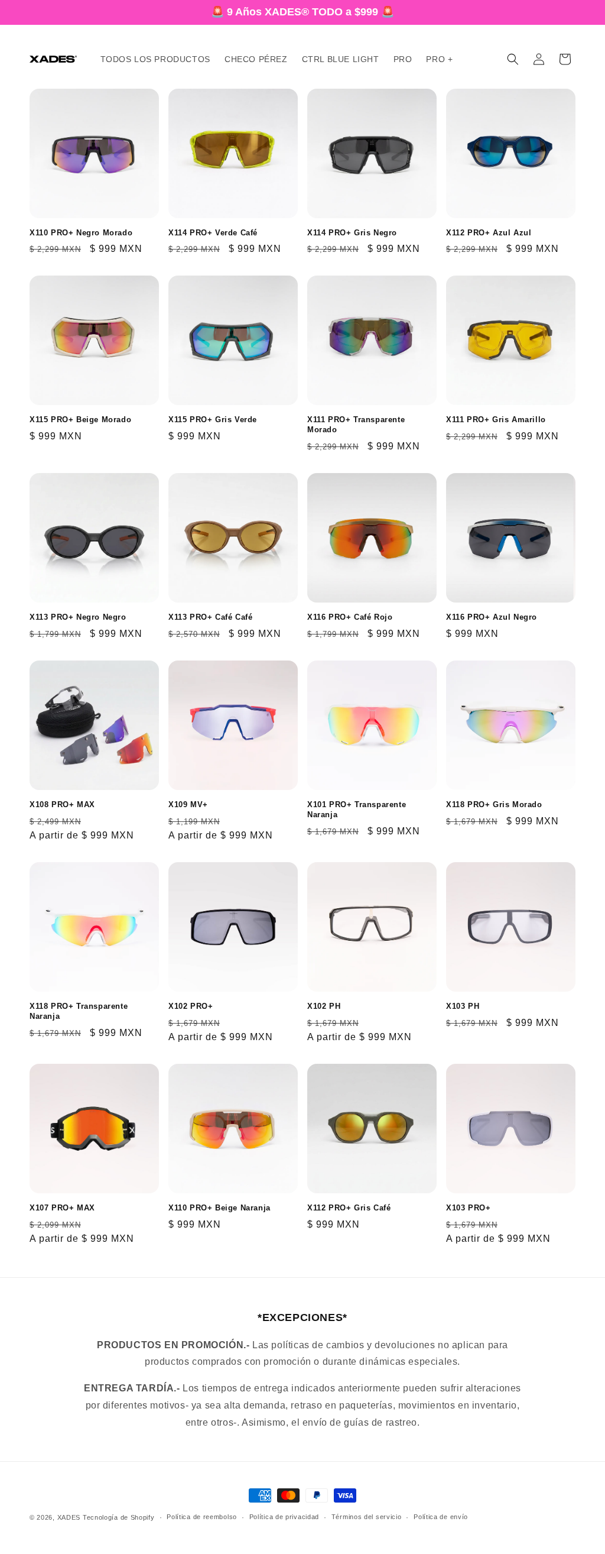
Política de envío (441, 1516)
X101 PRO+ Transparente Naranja (356, 809)
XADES (69, 1517)
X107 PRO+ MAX (62, 1207)
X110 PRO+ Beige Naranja (219, 1207)
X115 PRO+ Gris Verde (212, 419)
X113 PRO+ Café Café (210, 617)
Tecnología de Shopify (119, 1517)
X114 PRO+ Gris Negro (352, 232)
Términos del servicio (366, 1516)
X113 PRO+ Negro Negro (78, 617)
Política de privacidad (284, 1516)
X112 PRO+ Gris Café (349, 1207)
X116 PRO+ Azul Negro (491, 617)
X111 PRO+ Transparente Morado (356, 424)
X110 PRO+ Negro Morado (81, 232)
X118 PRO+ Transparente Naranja (79, 1011)
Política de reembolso (202, 1516)
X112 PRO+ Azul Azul (488, 232)
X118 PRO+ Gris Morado (494, 804)
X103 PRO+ (468, 1207)
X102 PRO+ (190, 1006)
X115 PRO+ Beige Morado (80, 419)
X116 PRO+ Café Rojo (349, 617)
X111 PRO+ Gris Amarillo (496, 419)
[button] (513, 59)
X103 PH (462, 1006)
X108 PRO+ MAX (62, 804)
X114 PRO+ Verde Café (213, 232)
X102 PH (323, 1006)
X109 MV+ (188, 804)
